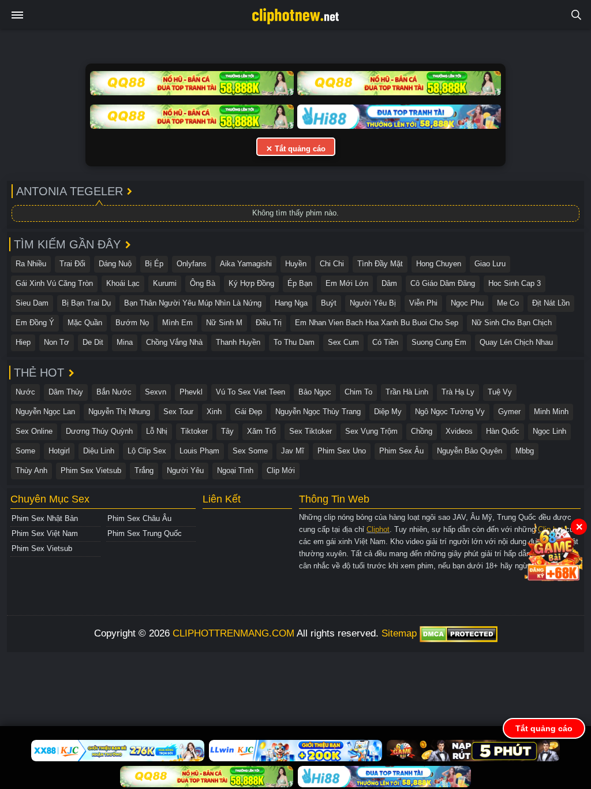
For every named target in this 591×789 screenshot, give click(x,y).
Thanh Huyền (238, 342)
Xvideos (459, 431)
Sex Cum (343, 342)
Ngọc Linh (549, 431)
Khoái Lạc (123, 283)
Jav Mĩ (292, 450)
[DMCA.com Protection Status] (459, 633)
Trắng (144, 470)
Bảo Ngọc (314, 392)
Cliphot (378, 529)
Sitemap (399, 633)
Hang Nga (291, 303)
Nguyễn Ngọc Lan (45, 411)
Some (25, 450)
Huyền (295, 263)
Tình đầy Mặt (380, 263)
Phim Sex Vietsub (91, 470)
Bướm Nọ (132, 322)
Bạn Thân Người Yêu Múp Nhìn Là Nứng (192, 303)
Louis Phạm (199, 450)
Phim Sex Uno (341, 450)
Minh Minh (551, 411)
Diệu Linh (98, 450)
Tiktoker (194, 431)
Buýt (328, 303)
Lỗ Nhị (156, 431)
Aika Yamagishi (246, 263)
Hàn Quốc (502, 431)
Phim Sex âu (401, 450)
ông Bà (202, 283)
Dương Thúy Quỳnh (99, 431)
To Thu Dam (294, 342)
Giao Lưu (490, 263)
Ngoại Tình (235, 470)
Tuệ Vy (500, 392)
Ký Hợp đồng (251, 283)
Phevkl (191, 392)
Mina (125, 342)
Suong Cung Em (439, 342)
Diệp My (388, 411)
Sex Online (34, 431)
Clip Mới (281, 470)
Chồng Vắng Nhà (174, 342)
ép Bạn (299, 283)
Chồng (421, 431)
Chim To (358, 392)
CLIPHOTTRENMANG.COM (233, 633)
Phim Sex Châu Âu (139, 518)
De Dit (93, 342)
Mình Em (177, 322)
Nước (25, 392)
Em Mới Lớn (347, 283)
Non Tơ (56, 342)
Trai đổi (72, 263)
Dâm (389, 283)
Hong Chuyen (438, 263)
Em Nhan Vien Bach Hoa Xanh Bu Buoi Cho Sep (376, 322)
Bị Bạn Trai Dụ (86, 303)
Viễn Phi (423, 303)
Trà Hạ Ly (458, 392)
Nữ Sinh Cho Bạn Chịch (512, 322)
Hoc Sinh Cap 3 (514, 283)
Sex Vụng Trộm (371, 431)
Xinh (214, 411)
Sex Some (250, 450)
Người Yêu (185, 470)
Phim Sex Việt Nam (45, 533)
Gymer (509, 411)
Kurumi (165, 283)
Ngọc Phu (467, 303)
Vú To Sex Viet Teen (250, 392)
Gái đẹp (248, 411)
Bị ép (154, 263)
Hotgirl (59, 450)
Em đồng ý (35, 322)
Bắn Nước (114, 392)
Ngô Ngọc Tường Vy (450, 411)
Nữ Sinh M (224, 322)
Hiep (23, 342)
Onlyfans (192, 263)
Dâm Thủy (65, 392)
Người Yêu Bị (373, 303)
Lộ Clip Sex (147, 450)
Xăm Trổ (261, 431)
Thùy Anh (31, 470)
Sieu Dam (32, 303)
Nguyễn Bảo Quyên (469, 450)
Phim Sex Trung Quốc (144, 533)
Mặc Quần (85, 322)
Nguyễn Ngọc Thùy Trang (318, 411)
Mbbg (524, 450)
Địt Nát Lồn (551, 303)
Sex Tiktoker (310, 431)
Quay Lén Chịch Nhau (516, 342)
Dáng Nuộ (115, 263)
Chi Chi (332, 263)
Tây (227, 431)
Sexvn (155, 392)
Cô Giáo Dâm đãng (442, 283)
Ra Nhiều (31, 263)
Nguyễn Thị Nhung (119, 411)
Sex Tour (178, 411)
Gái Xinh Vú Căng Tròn (54, 283)
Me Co (508, 303)
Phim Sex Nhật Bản (45, 518)
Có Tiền (385, 342)
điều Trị (269, 322)
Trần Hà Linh (407, 392)
